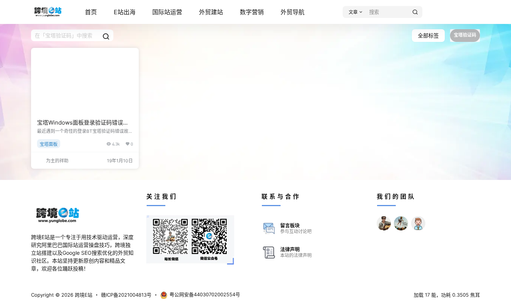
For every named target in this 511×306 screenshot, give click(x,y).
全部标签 (428, 35)
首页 (91, 12)
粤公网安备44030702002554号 (204, 294)
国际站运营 (167, 12)
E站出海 (124, 12)
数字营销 (252, 12)
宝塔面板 (49, 144)
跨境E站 (82, 295)
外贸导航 (293, 12)
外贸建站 (211, 12)
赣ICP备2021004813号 (126, 295)
